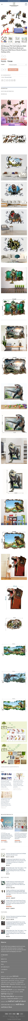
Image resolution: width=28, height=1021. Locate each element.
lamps (8, 991)
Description (4, 88)
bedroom (15, 976)
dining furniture (14, 982)
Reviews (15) (4, 94)
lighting (21, 991)
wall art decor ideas (5, 1004)
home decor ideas (16, 987)
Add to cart (13, 69)
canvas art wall (11, 980)
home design (24, 986)
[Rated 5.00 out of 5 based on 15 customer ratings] (14, 59)
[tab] (14, 88)
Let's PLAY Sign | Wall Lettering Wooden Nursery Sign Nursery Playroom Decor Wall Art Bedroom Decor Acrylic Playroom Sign (7, 836)
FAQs (2, 964)
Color (2, 64)
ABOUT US (4, 959)
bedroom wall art (4, 980)
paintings (20, 998)
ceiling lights (22, 980)
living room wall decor (13, 998)
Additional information (7, 91)
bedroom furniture (22, 978)
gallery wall (23, 984)
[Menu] (2, 4)
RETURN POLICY (5, 967)
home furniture (6, 989)
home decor (6, 986)
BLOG (2, 972)
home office (15, 989)
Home (2, 44)
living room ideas (4, 998)
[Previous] (3, 22)
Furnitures (8, 44)
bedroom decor (6, 978)
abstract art (3, 976)
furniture (18, 984)
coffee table (3, 982)
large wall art (12, 991)
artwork (7, 976)
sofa (7, 1001)
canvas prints (17, 980)
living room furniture (19, 996)
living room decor (7, 996)
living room (10, 993)
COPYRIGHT (4, 969)
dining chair (8, 982)
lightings (4, 994)
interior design (21, 989)
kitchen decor (4, 991)
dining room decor (5, 984)
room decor (3, 1001)
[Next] (25, 22)
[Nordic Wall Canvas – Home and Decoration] (14, 4)
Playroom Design (16, 44)
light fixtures (17, 991)
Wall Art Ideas (12, 1004)
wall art (11, 1001)
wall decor (20, 1004)
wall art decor (20, 1001)
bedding (10, 976)
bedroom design (14, 978)
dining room (20, 982)
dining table (12, 984)
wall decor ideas (6, 1007)
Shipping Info (4, 961)
